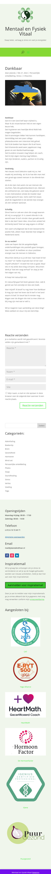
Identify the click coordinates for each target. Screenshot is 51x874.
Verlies (8, 483)
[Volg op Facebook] (7, 555)
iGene (25, 807)
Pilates (8, 468)
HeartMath (25, 723)
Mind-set (9, 460)
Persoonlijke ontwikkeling (15, 464)
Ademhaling (10, 441)
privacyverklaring (37, 599)
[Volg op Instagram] (12, 555)
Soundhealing (11, 475)
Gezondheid (10, 453)
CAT (25, 651)
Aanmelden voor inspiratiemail (25, 585)
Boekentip (9, 445)
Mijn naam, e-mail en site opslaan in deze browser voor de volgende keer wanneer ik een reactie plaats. (24, 396)
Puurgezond (26, 859)
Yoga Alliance (25, 687)
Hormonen (9, 456)
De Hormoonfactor (25, 761)
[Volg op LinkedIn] (17, 555)
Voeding (8, 487)
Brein (7, 449)
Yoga (7, 491)
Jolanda (12, 73)
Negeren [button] (35, 872)
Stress (19, 76)
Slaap (7, 472)
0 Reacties (28, 76)
